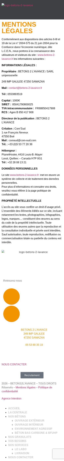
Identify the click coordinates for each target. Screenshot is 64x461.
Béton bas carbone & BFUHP (36, 432)
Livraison (22, 453)
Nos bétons (17, 416)
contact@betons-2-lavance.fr (25, 88)
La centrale (17, 412)
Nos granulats (19, 437)
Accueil (14, 408)
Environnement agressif (33, 428)
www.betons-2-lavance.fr (24, 175)
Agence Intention (11, 398)
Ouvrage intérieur (29, 424)
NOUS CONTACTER (14, 364)
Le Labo (20, 449)
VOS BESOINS (17, 441)
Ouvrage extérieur (29, 420)
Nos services (18, 445)
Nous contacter (20, 457)
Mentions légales (25, 387)
